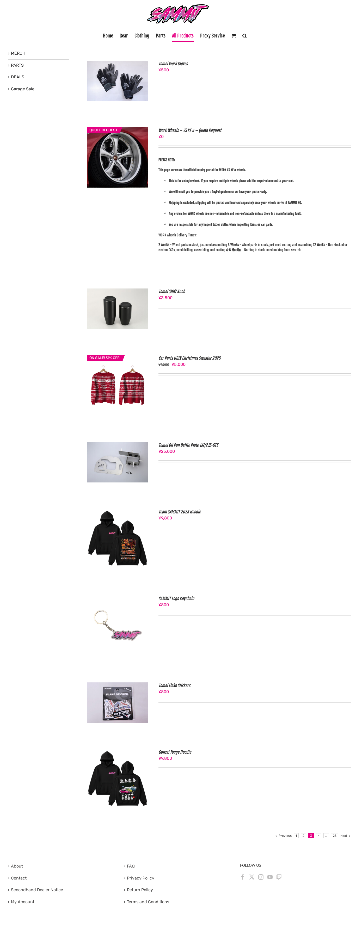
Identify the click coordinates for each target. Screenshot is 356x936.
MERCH (18, 53)
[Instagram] (260, 877)
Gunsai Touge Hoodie (174, 752)
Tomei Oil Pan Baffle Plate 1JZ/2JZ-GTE (188, 445)
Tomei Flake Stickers (174, 685)
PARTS (17, 65)
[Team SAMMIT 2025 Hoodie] (117, 511)
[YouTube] (270, 877)
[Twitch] (279, 877)
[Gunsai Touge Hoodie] (117, 752)
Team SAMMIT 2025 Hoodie (179, 511)
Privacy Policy (140, 878)
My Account (22, 901)
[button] (244, 35)
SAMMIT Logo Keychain (176, 598)
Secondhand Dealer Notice (37, 889)
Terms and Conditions (148, 901)
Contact (19, 878)
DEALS (17, 76)
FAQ (131, 866)
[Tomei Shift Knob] (117, 291)
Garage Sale (22, 88)
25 (334, 836)
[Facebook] (242, 877)
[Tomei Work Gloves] (117, 63)
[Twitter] (251, 877)
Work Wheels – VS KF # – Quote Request (189, 130)
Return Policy (140, 889)
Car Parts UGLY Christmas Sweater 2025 (189, 358)
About (17, 866)
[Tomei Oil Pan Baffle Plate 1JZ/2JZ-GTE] (117, 445)
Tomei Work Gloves (173, 63)
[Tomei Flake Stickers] (117, 685)
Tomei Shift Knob (171, 291)
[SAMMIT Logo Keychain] (117, 598)
